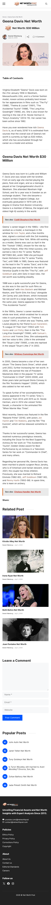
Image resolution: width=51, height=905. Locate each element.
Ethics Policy (8, 834)
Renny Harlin (13, 480)
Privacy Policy (8, 838)
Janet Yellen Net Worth (19, 751)
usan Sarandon (39, 324)
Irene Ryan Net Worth (12, 575)
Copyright (6, 846)
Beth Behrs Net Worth (13, 610)
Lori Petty (18, 330)
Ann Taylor (19, 233)
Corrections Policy (10, 842)
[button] (46, 4)
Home (4, 17)
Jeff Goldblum (29, 477)
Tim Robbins (20, 421)
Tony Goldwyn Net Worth (20, 759)
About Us (6, 859)
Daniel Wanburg (15, 36)
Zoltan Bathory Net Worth (21, 776)
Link (34, 37)
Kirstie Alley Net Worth (13, 541)
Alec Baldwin (26, 289)
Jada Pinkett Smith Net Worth (23, 785)
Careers (6, 870)
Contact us (7, 863)
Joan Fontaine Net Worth (14, 644)
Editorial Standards (10, 867)
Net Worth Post (29, 895)
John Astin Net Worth (19, 742)
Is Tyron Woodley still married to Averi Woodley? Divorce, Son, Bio (26, 768)
